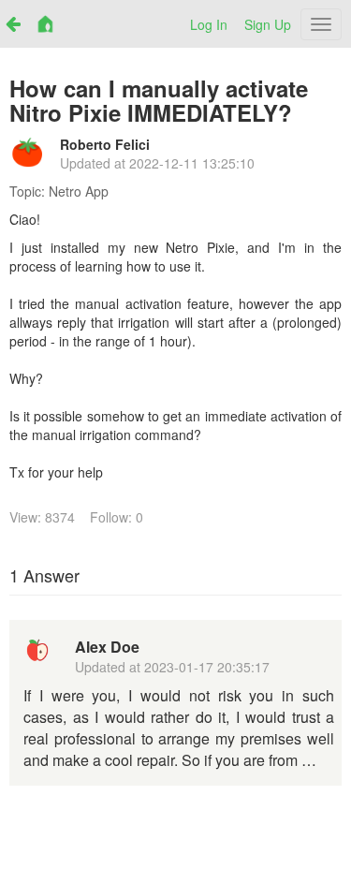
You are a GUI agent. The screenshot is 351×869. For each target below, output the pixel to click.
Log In (208, 24)
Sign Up (267, 24)
